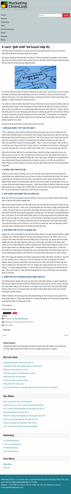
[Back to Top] (67, 490)
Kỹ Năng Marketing (10, 448)
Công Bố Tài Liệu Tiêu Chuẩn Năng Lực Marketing (22, 366)
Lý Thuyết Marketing (20, 318)
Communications (7, 29)
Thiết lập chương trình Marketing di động (19, 373)
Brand (3, 33)
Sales (3, 26)
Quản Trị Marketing (10, 451)
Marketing (5, 22)
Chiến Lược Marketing (11, 444)
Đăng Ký (6, 468)
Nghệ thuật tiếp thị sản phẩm (14, 377)
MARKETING (6, 330)
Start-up (4, 19)
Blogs (3, 40)
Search (66, 15)
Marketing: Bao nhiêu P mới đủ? (15, 370)
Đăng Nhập (7, 464)
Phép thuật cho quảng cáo (13, 384)
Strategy (4, 36)
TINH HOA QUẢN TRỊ (20, 482)
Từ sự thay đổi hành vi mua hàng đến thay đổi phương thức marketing (30, 387)
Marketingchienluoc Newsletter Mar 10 (18, 363)
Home (3, 15)
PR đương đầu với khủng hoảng (15, 380)
